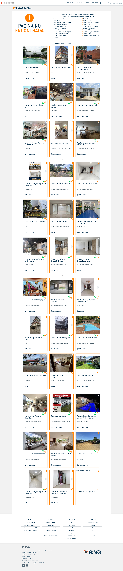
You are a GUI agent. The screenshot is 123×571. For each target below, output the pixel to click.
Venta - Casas (57, 21)
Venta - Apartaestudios (59, 19)
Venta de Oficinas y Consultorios (30, 530)
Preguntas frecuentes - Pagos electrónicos (30, 560)
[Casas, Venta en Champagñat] (35, 287)
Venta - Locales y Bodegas (60, 24)
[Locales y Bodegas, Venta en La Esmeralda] (35, 246)
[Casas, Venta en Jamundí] (62, 130)
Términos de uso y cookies (27, 558)
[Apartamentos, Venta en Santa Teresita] (62, 441)
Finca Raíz (70, 3)
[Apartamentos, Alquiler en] (88, 479)
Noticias (87, 3)
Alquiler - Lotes (87, 33)
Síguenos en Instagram (71, 538)
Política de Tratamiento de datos (28, 554)
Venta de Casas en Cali (30, 522)
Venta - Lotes (86, 24)
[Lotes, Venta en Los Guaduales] (35, 363)
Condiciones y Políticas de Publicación (29, 552)
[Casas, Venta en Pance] (35, 55)
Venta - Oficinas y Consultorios (91, 26)
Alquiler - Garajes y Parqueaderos (91, 31)
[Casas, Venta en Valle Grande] (88, 171)
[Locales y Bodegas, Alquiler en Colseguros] (35, 171)
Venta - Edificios (87, 21)
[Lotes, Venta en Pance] (88, 441)
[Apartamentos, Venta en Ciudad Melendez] (62, 246)
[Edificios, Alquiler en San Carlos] (35, 325)
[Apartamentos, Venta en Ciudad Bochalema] (88, 246)
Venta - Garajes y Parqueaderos (91, 22)
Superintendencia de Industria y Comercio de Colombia (33, 563)
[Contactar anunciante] (45, 65)
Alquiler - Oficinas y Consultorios (91, 35)
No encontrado (22, 8)
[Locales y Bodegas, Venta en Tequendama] (35, 130)
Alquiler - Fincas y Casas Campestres (63, 31)
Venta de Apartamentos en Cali (30, 525)
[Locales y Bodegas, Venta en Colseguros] (88, 209)
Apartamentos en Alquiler (51, 522)
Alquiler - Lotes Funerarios (60, 35)
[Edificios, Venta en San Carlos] (62, 55)
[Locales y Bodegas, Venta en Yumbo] (62, 92)
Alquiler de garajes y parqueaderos (51, 535)
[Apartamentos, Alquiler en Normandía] (88, 130)
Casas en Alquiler (51, 525)
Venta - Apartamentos (88, 19)
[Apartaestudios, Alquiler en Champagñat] (88, 287)
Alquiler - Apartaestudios (60, 28)
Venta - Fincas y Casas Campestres (62, 22)
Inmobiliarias (79, 3)
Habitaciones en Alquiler (51, 530)
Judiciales (93, 535)
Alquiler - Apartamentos (89, 28)
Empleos (92, 530)
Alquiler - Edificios (87, 30)
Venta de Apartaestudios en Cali (30, 527)
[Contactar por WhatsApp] (43, 65)
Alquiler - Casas (57, 30)
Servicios (56, 37)
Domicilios (72, 527)
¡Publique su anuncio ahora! (92, 522)
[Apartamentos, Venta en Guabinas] (62, 287)
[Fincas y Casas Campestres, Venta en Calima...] (88, 403)
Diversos (92, 533)
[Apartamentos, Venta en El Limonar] (62, 363)
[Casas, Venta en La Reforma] (62, 171)
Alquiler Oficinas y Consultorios (51, 533)
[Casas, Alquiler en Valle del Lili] (35, 92)
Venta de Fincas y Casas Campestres (30, 533)
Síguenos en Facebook (71, 535)
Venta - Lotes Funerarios (60, 26)
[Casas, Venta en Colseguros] (62, 325)
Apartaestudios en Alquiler (51, 527)
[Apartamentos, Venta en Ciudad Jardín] (35, 403)
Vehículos (93, 527)
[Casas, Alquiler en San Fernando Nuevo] (88, 55)
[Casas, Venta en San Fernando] (35, 441)
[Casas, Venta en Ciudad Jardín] (88, 92)
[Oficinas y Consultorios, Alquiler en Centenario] (62, 479)
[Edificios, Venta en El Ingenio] (35, 209)
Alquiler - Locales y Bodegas (61, 33)
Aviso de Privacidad (26, 556)
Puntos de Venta (72, 525)
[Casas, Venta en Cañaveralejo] (88, 325)
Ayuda (72, 533)
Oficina (72, 522)
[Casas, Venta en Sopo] (62, 403)
